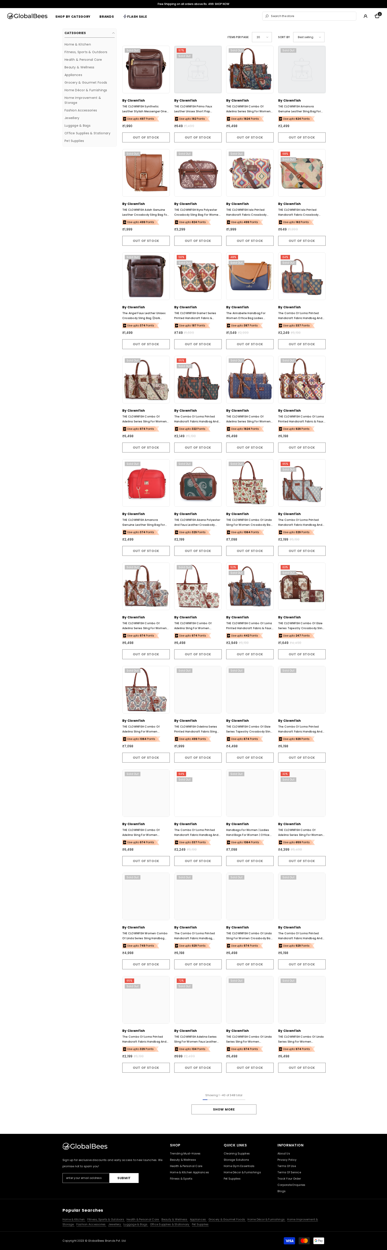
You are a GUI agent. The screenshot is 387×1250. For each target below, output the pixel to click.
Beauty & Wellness (174, 1219)
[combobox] (312, 16)
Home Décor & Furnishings (266, 1219)
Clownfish (136, 100)
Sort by (284, 37)
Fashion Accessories (91, 1224)
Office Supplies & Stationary (170, 1224)
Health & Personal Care (143, 1219)
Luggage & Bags (135, 1224)
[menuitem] (89, 44)
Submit (124, 1178)
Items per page (238, 37)
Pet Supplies (200, 1224)
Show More (224, 1109)
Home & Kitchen (74, 1219)
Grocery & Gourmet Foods (227, 1219)
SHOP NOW (222, 4)
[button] (262, 37)
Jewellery (115, 1224)
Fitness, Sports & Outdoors (106, 1219)
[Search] (309, 16)
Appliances (198, 1219)
